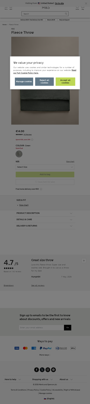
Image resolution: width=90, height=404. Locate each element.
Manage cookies (24, 81)
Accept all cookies (65, 81)
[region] (45, 72)
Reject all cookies (44, 81)
